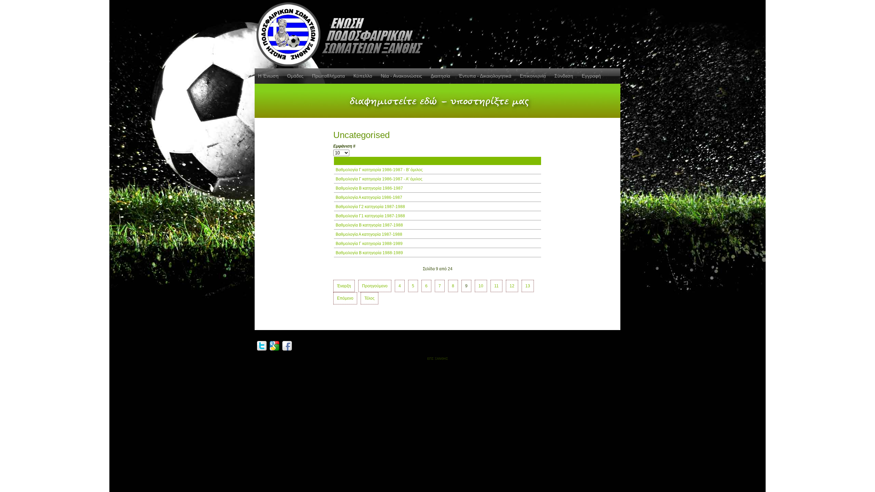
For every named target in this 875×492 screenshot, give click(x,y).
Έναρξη (344, 286)
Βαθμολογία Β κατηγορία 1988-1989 (369, 252)
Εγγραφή (591, 76)
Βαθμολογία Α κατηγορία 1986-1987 (369, 197)
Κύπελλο (362, 76)
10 (481, 286)
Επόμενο (345, 298)
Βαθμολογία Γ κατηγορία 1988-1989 (369, 243)
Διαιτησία (440, 76)
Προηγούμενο (375, 286)
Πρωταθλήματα (328, 76)
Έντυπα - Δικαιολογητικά (485, 76)
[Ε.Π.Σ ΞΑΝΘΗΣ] (342, 33)
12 (512, 286)
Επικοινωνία (533, 76)
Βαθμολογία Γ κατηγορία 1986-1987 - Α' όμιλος (379, 179)
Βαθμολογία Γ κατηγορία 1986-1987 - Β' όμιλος (379, 169)
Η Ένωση (268, 76)
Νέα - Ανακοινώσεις (401, 76)
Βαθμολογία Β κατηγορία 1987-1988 (369, 225)
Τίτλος (342, 161)
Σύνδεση (563, 76)
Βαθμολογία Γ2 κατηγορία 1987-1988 (370, 206)
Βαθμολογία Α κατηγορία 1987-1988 (369, 234)
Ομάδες (295, 76)
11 (496, 286)
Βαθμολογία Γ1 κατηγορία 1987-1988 (370, 216)
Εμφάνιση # (344, 146)
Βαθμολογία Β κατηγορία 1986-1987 (369, 188)
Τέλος (369, 298)
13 (527, 286)
